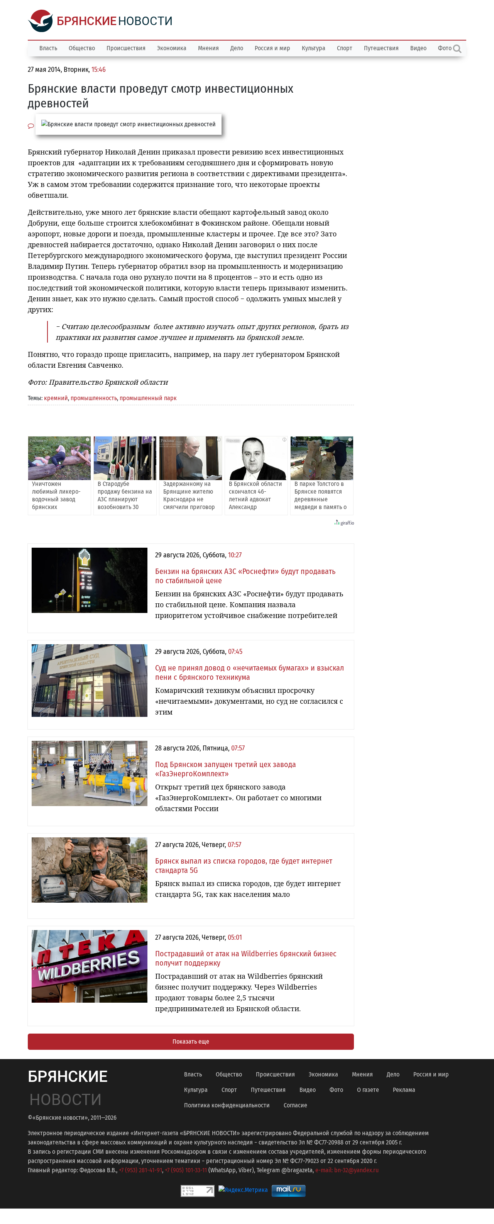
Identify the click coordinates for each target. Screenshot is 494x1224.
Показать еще (191, 1041)
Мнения (208, 48)
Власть (48, 48)
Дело (236, 48)
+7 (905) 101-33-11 (186, 1170)
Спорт (344, 48)
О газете (368, 1089)
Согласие (295, 1105)
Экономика (171, 48)
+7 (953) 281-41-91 (140, 1170)
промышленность (94, 398)
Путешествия (381, 48)
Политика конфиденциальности (227, 1105)
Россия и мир (272, 48)
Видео (418, 48)
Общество (82, 48)
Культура (313, 48)
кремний (56, 398)
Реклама (404, 1089)
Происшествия (126, 48)
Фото (336, 1089)
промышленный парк (148, 398)
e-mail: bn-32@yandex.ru (347, 1170)
